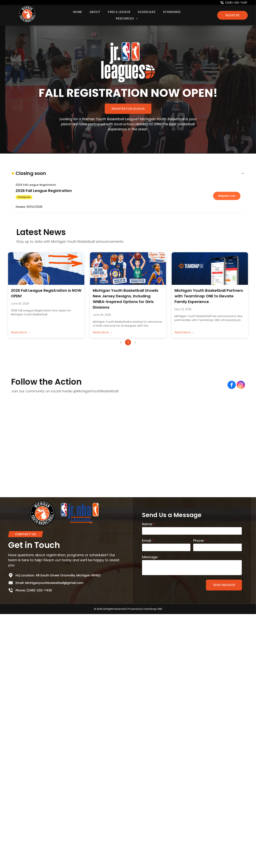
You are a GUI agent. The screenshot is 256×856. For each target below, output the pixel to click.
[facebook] (232, 385)
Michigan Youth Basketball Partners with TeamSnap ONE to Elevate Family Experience (208, 296)
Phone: (198, 540)
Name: (147, 524)
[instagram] (241, 385)
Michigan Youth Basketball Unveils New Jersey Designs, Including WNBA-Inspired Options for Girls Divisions (125, 299)
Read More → (21, 332)
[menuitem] (77, 12)
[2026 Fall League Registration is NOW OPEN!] (46, 268)
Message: (150, 557)
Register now (226, 196)
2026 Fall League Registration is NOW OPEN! (46, 293)
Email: (147, 540)
